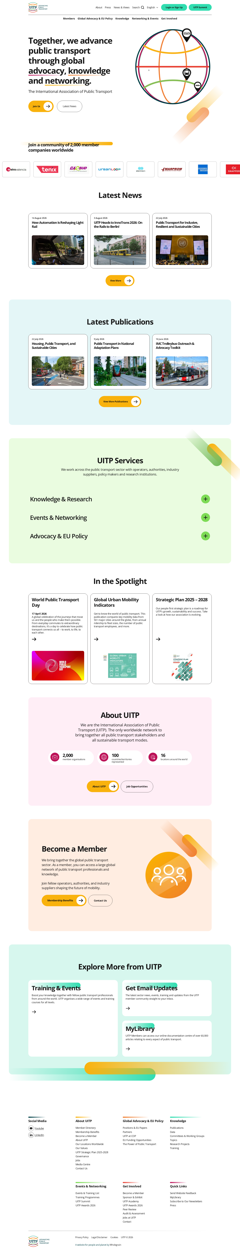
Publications (177, 1127)
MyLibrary (175, 1197)
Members (69, 18)
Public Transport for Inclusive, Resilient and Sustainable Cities (178, 224)
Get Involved (169, 18)
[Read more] (58, 639)
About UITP (82, 1140)
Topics (173, 1140)
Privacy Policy (81, 1237)
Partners (127, 1132)
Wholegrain (115, 1244)
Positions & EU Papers (135, 1127)
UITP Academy (131, 1201)
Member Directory (86, 1127)
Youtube (39, 1128)
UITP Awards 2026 (85, 1205)
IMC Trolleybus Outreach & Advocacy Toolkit (175, 345)
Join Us (36, 106)
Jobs (78, 1160)
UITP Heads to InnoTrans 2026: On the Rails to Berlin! (118, 224)
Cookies (114, 1237)
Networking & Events (145, 18)
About (99, 7)
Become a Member (86, 1136)
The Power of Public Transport (139, 1144)
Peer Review (129, 1209)
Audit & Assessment (134, 1213)
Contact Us (82, 1168)
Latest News (69, 106)
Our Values (82, 1148)
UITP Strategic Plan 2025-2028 (92, 1152)
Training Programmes (88, 1197)
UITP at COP (129, 1136)
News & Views (121, 7)
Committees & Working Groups (187, 1136)
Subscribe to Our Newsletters (186, 1201)
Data (172, 1132)
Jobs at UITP (129, 1217)
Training (174, 1148)
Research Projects (180, 1144)
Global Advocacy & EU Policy (95, 18)
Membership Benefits (87, 1132)
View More (115, 280)
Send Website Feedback (183, 1193)
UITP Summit (200, 7)
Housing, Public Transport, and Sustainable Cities (53, 345)
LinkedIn (39, 1135)
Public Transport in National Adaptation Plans (114, 345)
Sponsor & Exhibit (132, 1197)
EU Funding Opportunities (137, 1140)
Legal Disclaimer (99, 1237)
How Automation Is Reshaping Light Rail (57, 224)
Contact (127, 1221)
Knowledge (122, 18)
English (151, 7)
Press (108, 7)
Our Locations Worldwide (90, 1144)
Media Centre (83, 1164)
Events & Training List (87, 1193)
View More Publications (115, 401)
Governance (82, 1156)
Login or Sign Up (174, 7)
